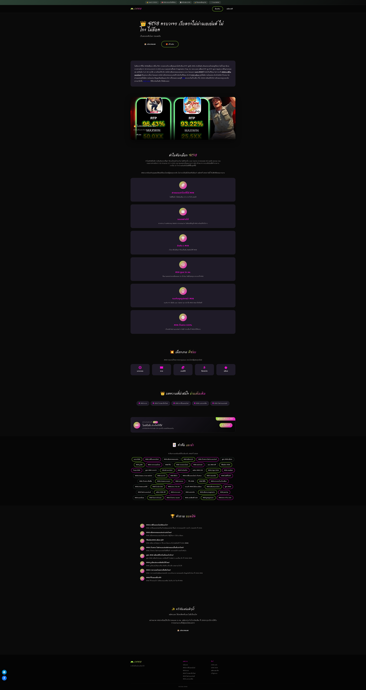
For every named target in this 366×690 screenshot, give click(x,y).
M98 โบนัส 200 (158, 486)
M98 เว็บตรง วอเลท (173, 498)
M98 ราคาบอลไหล (154, 465)
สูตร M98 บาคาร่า (151, 470)
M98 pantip (224, 492)
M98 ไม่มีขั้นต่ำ (226, 476)
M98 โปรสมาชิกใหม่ (161, 403)
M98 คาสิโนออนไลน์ (181, 403)
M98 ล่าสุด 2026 (213, 470)
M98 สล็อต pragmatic (207, 492)
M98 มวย (144, 403)
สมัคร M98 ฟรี (161, 492)
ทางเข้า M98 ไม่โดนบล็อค (193, 486)
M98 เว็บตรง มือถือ (145, 481)
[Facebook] (4, 678)
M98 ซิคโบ (174, 476)
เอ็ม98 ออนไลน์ (167, 470)
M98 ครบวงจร (175, 492)
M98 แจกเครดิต (201, 403)
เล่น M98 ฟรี (212, 465)
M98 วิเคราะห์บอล (155, 498)
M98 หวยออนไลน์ (182, 465)
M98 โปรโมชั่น (182, 470)
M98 (183, 78)
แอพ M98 (137, 459)
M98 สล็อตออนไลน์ (213, 486)
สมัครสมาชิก (215, 670)
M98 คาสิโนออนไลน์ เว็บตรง (192, 476)
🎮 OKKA (136, 8)
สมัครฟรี (230, 9)
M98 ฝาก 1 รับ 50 (174, 486)
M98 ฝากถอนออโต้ (141, 486)
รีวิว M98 (191, 481)
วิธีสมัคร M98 (225, 465)
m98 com (146, 81)
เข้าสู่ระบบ (214, 673)
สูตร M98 (228, 486)
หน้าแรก (185, 665)
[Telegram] (4, 672)
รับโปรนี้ (227, 425)
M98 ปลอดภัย (211, 476)
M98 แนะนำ (161, 476)
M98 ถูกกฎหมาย (208, 498)
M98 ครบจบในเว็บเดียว (219, 481)
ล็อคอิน (217, 9)
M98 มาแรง (179, 481)
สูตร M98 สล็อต (227, 459)
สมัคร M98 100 (198, 470)
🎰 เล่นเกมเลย (150, 44)
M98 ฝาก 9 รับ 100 (225, 498)
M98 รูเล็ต (139, 465)
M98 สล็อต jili (188, 459)
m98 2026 (214, 668)
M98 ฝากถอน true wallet (143, 476)
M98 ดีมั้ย (202, 481)
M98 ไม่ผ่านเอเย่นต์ (220, 403)
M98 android (197, 465)
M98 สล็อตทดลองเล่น (171, 459)
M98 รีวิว (168, 465)
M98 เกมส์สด (228, 470)
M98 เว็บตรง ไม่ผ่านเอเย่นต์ (207, 459)
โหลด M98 (136, 470)
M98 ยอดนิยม (139, 498)
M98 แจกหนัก (190, 492)
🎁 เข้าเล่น (170, 44)
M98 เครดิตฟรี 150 (191, 498)
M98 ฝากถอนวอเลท (163, 481)
